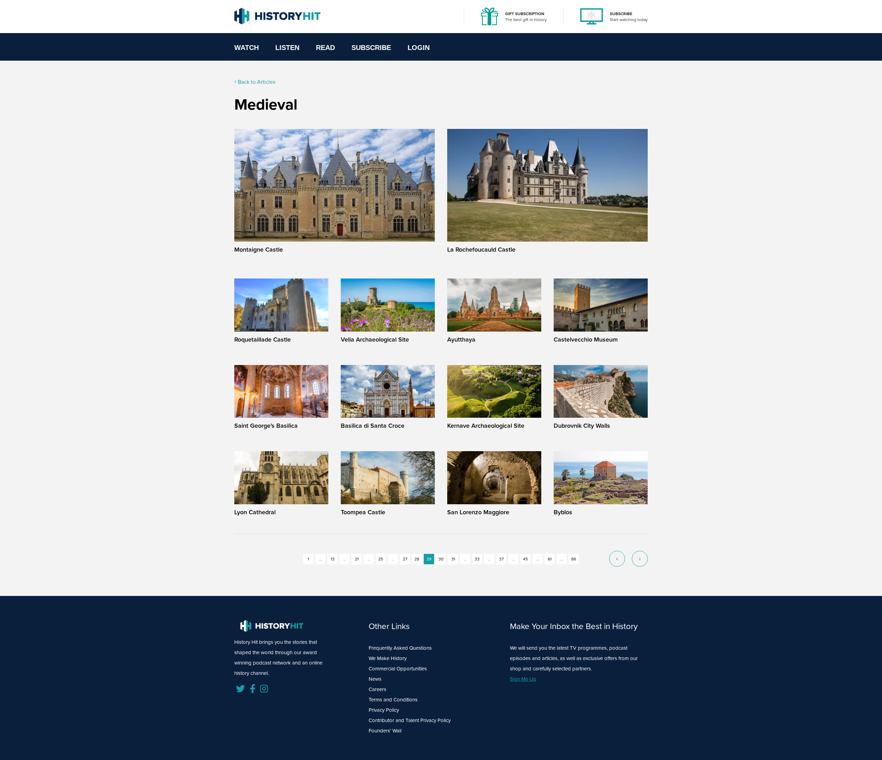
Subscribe (371, 47)
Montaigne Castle (258, 249)
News (375, 679)
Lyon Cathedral (255, 512)
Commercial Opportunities (398, 668)
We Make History (388, 658)
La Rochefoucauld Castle (481, 249)
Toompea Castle (363, 512)
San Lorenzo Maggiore (478, 512)
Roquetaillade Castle (262, 339)
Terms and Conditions (393, 699)
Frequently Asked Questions (400, 648)
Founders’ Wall (385, 730)
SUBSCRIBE (621, 14)
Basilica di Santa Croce (372, 425)
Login (419, 47)
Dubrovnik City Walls (582, 425)
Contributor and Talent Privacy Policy (410, 720)
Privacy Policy (384, 710)
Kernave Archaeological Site (485, 425)
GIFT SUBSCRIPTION (524, 14)
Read (325, 47)
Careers (377, 689)
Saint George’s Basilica (266, 425)
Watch (246, 47)
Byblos (563, 512)
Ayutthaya (461, 339)
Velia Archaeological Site (375, 339)
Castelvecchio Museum (586, 339)
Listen (287, 47)
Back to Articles (255, 82)
